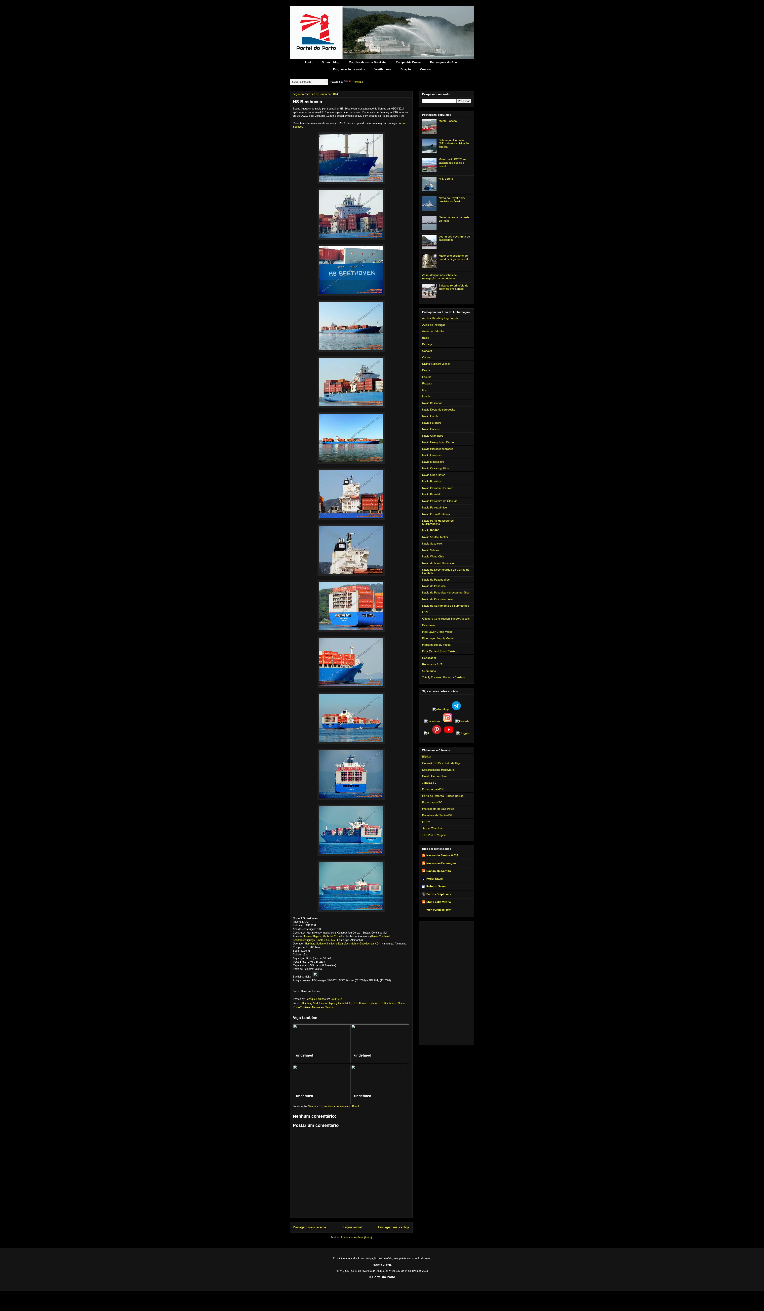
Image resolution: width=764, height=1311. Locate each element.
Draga (426, 370)
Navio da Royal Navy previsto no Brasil (452, 199)
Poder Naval (434, 878)
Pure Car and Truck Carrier (439, 651)
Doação (406, 69)
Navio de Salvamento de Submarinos (445, 605)
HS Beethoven (388, 1003)
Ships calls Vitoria (438, 901)
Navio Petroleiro (432, 494)
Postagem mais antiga (393, 1227)
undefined (304, 1055)
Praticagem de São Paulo (438, 808)
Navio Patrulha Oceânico (437, 488)
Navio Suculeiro (432, 543)
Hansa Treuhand (368, 1003)
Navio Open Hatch (433, 474)
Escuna (427, 376)
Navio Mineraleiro (433, 461)
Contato (425, 69)
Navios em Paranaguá (441, 863)
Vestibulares (382, 69)
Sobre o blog (330, 62)
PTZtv (426, 821)
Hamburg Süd (310, 1003)
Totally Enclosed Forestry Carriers (443, 677)
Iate (424, 390)
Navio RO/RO (430, 530)
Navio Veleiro (430, 550)
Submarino (429, 671)
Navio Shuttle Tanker (435, 537)
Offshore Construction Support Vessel (446, 618)
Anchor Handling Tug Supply (440, 318)
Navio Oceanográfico (435, 468)
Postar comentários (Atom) (356, 1237)
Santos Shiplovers (438, 894)
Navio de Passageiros (436, 579)
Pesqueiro (428, 625)
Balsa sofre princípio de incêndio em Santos (453, 287)
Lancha (427, 396)
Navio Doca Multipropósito (438, 409)
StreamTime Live (432, 828)
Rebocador (429, 657)
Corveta (427, 350)
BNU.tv (426, 756)
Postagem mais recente (309, 1227)
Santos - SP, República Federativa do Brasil (333, 1106)
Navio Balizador (432, 403)
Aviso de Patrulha (433, 331)
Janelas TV (429, 782)
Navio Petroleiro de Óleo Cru (440, 501)
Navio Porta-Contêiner (436, 514)
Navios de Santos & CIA (442, 855)
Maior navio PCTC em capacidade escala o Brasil (453, 163)
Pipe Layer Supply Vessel (438, 638)
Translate (357, 81)
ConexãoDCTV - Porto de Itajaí (441, 763)
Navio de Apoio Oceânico (438, 563)
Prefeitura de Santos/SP (437, 815)
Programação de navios (349, 69)
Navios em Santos (322, 1007)
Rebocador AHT (432, 664)
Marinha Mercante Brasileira (368, 62)
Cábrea (427, 357)
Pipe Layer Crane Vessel (437, 631)
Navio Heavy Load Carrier (438, 442)
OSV (425, 612)
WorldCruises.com (438, 909)
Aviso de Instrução (433, 324)
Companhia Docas (408, 62)
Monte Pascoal (448, 120)
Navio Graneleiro (432, 435)
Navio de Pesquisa (434, 586)
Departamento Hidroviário (438, 769)
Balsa (425, 337)
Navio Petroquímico (434, 507)
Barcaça (427, 344)
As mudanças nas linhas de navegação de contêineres (439, 276)
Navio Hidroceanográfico (437, 448)
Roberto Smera (436, 886)
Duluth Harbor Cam (434, 776)
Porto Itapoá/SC (432, 802)
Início (309, 62)
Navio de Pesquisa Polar (437, 599)
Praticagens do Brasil (444, 62)
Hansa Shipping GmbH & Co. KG (323, 936)
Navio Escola (430, 416)
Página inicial (352, 1227)
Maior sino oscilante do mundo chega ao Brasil (453, 257)
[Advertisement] (446, 982)
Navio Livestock (432, 455)
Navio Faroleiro (431, 422)
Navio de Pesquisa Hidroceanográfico (446, 592)
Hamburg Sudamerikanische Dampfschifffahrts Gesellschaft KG (342, 943)
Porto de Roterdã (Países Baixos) (443, 795)
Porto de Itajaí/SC (433, 789)
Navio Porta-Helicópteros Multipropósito (438, 522)
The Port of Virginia (434, 835)
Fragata (427, 383)
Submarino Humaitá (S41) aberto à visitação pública (454, 144)
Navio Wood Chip (433, 556)
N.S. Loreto (446, 178)
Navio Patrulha (431, 481)
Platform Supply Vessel (436, 644)
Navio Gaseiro (431, 429)
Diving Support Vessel (436, 363)
